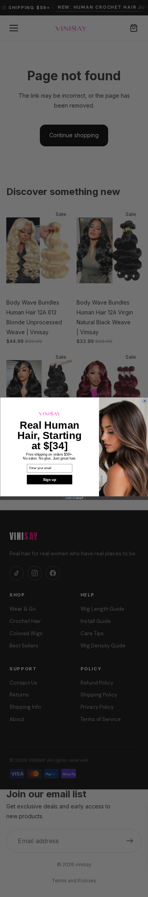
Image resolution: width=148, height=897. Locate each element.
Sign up (49, 479)
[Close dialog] (144, 401)
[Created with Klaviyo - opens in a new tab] (74, 498)
